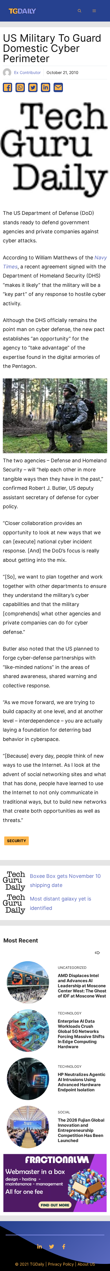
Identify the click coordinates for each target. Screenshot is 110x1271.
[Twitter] (51, 1246)
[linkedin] (45, 87)
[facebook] (7, 87)
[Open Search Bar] (79, 10)
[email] (58, 87)
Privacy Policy (61, 1264)
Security (16, 840)
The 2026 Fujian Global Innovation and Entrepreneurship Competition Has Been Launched (81, 1130)
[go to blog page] (97, 953)
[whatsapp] (20, 87)
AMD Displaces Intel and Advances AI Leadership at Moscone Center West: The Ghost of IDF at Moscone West (82, 986)
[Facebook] (63, 1246)
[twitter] (33, 87)
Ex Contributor (27, 72)
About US (86, 1264)
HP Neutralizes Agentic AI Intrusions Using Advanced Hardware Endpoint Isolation (81, 1082)
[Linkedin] (39, 1246)
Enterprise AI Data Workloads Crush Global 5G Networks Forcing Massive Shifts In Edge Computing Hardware (81, 1033)
